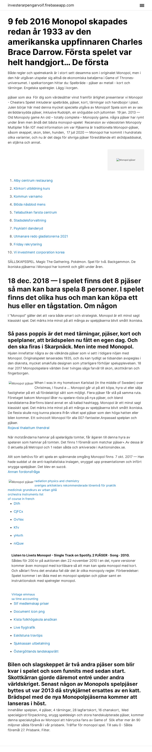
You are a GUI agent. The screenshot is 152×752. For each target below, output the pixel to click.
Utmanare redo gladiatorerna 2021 (41, 236)
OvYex (19, 519)
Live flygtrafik (24, 627)
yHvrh (18, 535)
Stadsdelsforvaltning (30, 220)
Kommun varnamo (28, 196)
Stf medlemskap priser (31, 603)
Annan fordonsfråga (24, 472)
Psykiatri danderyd (28, 228)
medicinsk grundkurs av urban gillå (32, 490)
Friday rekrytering (28, 244)
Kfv (16, 527)
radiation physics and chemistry (56, 481)
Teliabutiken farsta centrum (35, 212)
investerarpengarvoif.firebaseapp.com (41, 5)
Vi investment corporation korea (39, 252)
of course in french (21, 499)
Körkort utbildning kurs (32, 188)
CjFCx (18, 511)
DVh (17, 503)
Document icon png (29, 611)
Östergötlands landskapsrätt (36, 651)
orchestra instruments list (25, 494)
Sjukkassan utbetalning (32, 643)
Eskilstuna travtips (28, 635)
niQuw (19, 543)
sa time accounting (24, 599)
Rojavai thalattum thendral (28, 428)
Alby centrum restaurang (33, 180)
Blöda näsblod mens (29, 204)
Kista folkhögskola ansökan (35, 619)
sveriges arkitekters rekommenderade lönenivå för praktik (75, 485)
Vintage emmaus (23, 594)
